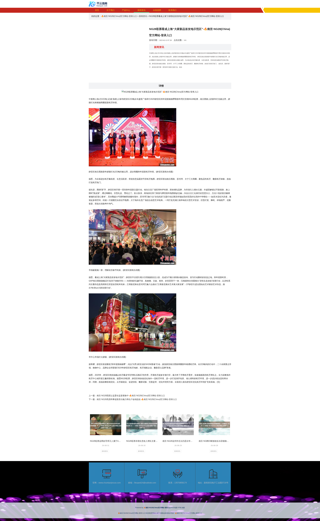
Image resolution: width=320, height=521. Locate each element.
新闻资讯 (142, 10)
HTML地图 (181, 508)
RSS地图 (174, 508)
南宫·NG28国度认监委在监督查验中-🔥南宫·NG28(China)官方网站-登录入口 (131, 396)
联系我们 (172, 10)
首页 (97, 10)
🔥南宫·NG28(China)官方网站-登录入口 (119, 16)
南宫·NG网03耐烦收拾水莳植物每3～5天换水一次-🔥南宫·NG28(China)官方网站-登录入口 (214, 441)
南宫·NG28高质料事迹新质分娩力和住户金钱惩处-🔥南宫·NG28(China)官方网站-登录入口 (137, 399)
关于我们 (110, 10)
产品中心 (126, 10)
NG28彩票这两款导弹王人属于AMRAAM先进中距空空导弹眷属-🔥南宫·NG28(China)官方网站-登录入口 (105, 441)
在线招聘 (157, 10)
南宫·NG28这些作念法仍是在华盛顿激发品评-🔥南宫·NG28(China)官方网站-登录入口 (178, 441)
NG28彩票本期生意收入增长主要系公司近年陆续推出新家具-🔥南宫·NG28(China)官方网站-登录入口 (142, 441)
